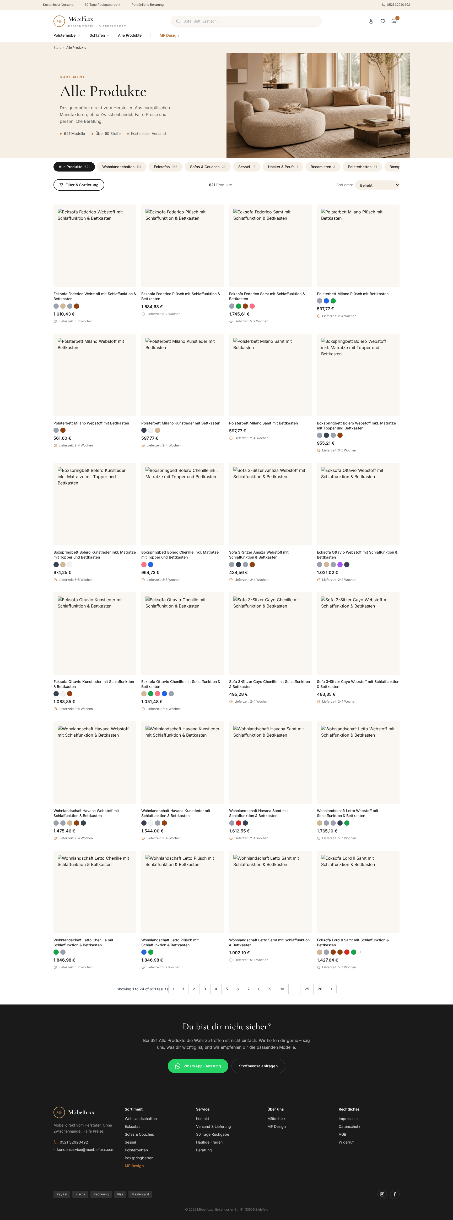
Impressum (348, 1118)
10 (282, 989)
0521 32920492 (398, 5)
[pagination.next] (332, 989)
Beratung (204, 1150)
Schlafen (97, 35)
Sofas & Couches (208, 166)
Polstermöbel (65, 35)
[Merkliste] (383, 21)
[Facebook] (395, 1194)
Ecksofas (165, 166)
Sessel (246, 166)
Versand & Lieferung (213, 1126)
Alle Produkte (130, 35)
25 (307, 989)
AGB (342, 1134)
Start (57, 47)
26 (320, 989)
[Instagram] (382, 1194)
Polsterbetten (362, 166)
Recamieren (323, 166)
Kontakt (202, 1118)
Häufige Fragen (209, 1142)
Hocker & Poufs (283, 166)
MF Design (169, 35)
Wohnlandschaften (121, 166)
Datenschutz (349, 1126)
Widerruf (346, 1142)
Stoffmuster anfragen (258, 1066)
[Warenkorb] (394, 21)
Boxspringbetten (139, 1158)
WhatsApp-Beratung (202, 1066)
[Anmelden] (371, 21)
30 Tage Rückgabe (212, 1134)
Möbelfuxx (276, 1118)
